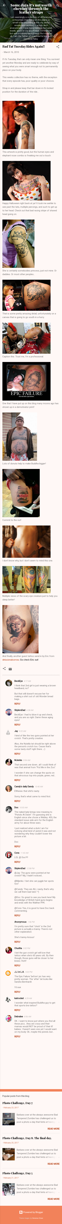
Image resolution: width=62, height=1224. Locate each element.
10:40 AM (39, 786)
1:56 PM (31, 922)
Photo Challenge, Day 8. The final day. (27, 1138)
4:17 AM (27, 681)
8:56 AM (27, 1016)
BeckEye (18, 681)
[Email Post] (10, 670)
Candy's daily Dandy (24, 786)
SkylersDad (19, 710)
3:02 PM (26, 948)
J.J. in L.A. (19, 972)
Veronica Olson (37, 1218)
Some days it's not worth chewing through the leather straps (31, 8)
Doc (16, 807)
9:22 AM (22, 731)
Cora (16, 852)
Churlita (18, 948)
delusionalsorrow (10, 659)
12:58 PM (30, 868)
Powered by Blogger (33, 1212)
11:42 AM (24, 853)
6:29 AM (28, 998)
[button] (58, 47)
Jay (16, 731)
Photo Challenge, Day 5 (17, 1173)
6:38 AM (29, 710)
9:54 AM (26, 760)
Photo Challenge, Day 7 (17, 1103)
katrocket (19, 998)
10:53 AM (24, 807)
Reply (17, 704)
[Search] (58, 6)
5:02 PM (28, 972)
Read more (54, 1128)
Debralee (18, 1016)
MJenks (18, 760)
